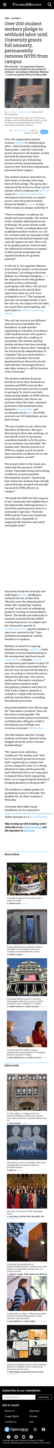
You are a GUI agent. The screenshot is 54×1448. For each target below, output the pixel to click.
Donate (33, 1416)
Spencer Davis (14, 903)
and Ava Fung (37, 1372)
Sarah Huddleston (21, 130)
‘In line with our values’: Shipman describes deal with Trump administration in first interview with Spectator (26, 1316)
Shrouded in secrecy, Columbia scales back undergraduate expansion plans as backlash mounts (26, 1165)
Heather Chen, (25, 1217)
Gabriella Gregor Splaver (18, 112)
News (7, 18)
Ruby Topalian (15, 1123)
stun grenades (24, 409)
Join (31, 1421)
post (45, 276)
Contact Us (10, 1421)
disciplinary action (16, 629)
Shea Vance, (14, 1217)
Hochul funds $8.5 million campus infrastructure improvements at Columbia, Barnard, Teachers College (26, 1052)
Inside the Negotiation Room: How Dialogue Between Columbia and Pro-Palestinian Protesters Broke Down (27, 1366)
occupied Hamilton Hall (29, 194)
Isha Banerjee (14, 1321)
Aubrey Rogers (15, 1007)
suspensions (12, 659)
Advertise (34, 1410)
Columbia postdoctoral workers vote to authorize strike (25, 899)
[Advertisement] (27, 558)
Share (44, 132)
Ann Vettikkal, (14, 1372)
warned (36, 659)
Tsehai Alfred (29, 1321)
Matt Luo (12, 1170)
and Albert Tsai (37, 1217)
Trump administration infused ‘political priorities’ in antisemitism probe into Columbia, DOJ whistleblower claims (24, 949)
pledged (19, 142)
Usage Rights (12, 1416)
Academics (16, 18)
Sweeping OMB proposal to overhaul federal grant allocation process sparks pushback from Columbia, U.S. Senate (25, 1001)
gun (30, 412)
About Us (10, 1410)
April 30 (44, 190)
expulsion (34, 649)
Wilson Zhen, (26, 1372)
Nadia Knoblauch (16, 1058)
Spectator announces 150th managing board (24, 1212)
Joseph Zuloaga (15, 955)
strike (23, 594)
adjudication (36, 728)
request (31, 204)
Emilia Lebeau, (29, 1274)
